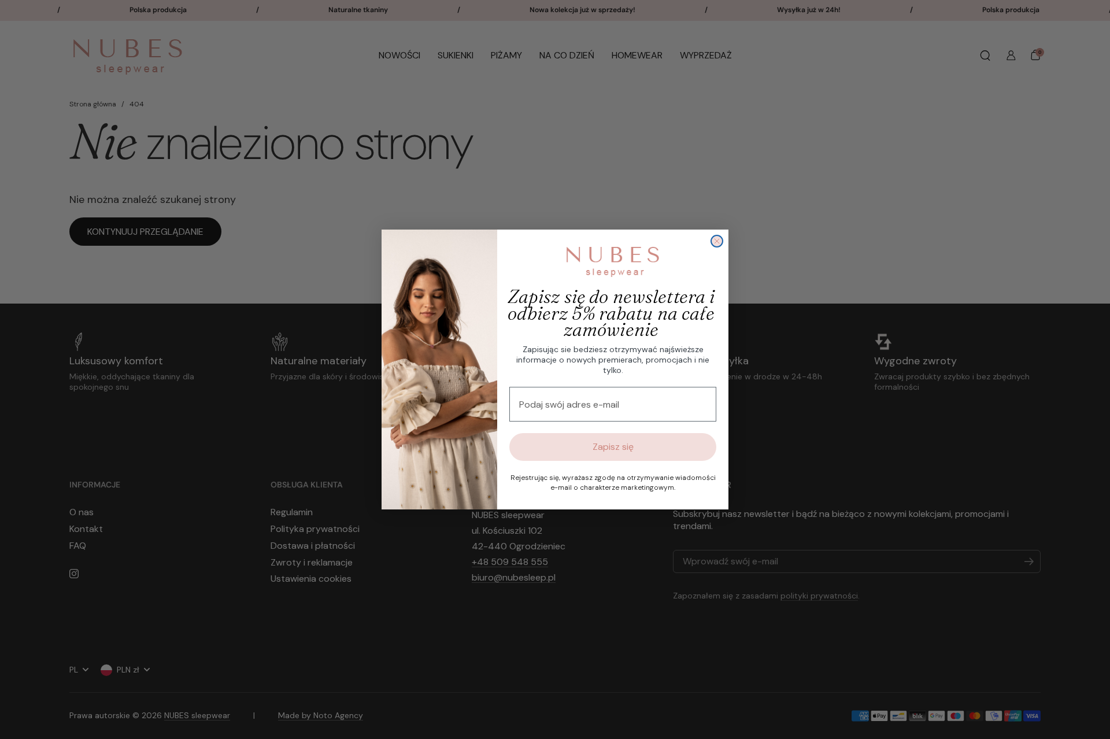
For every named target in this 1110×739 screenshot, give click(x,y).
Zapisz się (613, 447)
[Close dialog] (717, 241)
